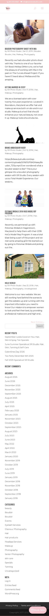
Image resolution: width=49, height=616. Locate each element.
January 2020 (11, 456)
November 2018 (12, 486)
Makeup (19, 54)
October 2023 (11, 423)
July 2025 (9, 402)
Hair (14, 54)
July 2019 (9, 469)
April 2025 (10, 406)
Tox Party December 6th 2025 (19, 356)
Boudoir (37, 51)
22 (9, 200)
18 (40, 197)
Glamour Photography (16, 529)
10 (32, 140)
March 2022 (10, 452)
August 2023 (11, 431)
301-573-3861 (14, 2)
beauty (8, 508)
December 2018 (12, 481)
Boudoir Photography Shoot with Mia (21, 48)
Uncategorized (30, 289)
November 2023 (12, 419)
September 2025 (13, 394)
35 (36, 200)
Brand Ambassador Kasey (15, 147)
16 (36, 197)
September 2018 (13, 494)
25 (15, 200)
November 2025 (12, 390)
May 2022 (9, 444)
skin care (9, 558)
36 (38, 200)
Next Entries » (37, 322)
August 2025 (11, 398)
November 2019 (12, 460)
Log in (8, 581)
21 (7, 200)
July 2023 (9, 435)
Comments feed (12, 589)
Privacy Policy (12, 605)
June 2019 (10, 473)
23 (11, 200)
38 (42, 200)
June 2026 (10, 381)
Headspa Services (13, 542)
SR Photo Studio (14, 51)
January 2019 (11, 477)
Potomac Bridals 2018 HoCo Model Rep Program (20, 212)
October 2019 (11, 465)
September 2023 (13, 427)
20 (5, 200)
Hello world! (10, 283)
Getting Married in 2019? (15, 87)
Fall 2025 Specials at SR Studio (19, 360)
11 (34, 140)
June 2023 (10, 440)
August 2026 (11, 377)
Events (8, 521)
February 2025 (12, 410)
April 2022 (10, 448)
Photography (29, 54)
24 (13, 200)
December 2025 (12, 385)
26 (17, 200)
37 (40, 200)
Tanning (9, 567)
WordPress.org (12, 594)
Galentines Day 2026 (14, 352)
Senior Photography (14, 554)
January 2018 (11, 498)
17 (38, 197)
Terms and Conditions (31, 605)
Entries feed (10, 585)
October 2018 (11, 490)
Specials (8, 563)
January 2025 (11, 415)
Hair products (11, 537)
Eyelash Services (12, 525)
